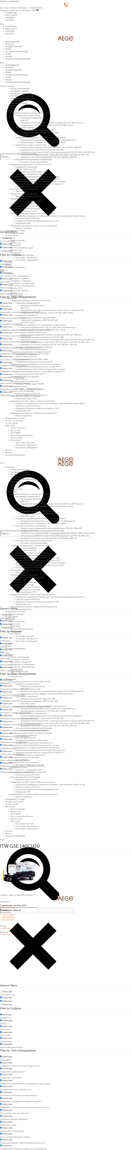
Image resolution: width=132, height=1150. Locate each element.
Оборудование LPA (22, 223)
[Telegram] (38, 10)
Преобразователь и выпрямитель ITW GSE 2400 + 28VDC (43, 142)
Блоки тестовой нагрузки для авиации (25, 208)
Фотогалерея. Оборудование (26, 260)
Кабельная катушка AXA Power (27, 218)
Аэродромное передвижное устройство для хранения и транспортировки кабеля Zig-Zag (50, 216)
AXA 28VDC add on (28, 135)
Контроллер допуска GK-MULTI (27, 206)
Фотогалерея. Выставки (24, 255)
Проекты (8, 265)
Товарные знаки (16, 108)
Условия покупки (11, 236)
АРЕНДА (8, 57)
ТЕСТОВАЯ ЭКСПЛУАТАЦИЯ (16, 52)
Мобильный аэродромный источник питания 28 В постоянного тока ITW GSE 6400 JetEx (55, 155)
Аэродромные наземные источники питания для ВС (30, 113)
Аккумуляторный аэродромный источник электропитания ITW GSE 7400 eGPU (51, 147)
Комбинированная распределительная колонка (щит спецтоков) (40, 182)
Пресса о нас (15, 243)
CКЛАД (8, 54)
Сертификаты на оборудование (22, 96)
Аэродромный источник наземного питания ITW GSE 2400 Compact (47, 125)
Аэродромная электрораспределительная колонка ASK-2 (37, 179)
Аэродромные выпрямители (26, 128)
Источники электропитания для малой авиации (33, 160)
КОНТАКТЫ (9, 20)
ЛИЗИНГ (8, 49)
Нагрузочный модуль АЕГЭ (26, 211)
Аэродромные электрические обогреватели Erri (33, 174)
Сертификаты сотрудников (20, 93)
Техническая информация (15, 267)
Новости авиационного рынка (21, 248)
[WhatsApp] (35, 10)
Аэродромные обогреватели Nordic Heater (31, 172)
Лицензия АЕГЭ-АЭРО (19, 103)
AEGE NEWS (15, 245)
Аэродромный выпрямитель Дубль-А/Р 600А (38, 130)
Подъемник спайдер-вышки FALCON (29, 196)
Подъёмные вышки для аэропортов (24, 194)
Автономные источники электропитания (30, 145)
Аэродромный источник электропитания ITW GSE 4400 (42, 150)
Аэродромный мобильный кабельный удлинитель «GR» (37, 221)
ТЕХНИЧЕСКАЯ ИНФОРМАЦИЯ (17, 59)
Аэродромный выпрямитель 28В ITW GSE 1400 (39, 133)
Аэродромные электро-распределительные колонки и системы (35, 177)
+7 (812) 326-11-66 (35, 8)
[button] (66, 24)
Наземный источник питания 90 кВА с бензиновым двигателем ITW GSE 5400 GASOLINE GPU (58, 152)
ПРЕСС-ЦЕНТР (11, 15)
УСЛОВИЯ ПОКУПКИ (13, 47)
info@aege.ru (22, 8)
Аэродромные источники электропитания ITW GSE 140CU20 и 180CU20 (49, 157)
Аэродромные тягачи (18, 199)
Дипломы (14, 106)
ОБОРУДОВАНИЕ (12, 42)
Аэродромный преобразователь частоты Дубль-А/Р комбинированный (48, 140)
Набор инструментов (23, 228)
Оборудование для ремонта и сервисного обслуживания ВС (33, 226)
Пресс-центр (10, 238)
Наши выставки (16, 250)
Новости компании (17, 240)
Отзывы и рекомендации (19, 88)
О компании (9, 86)
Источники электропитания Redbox (34, 162)
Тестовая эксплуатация (14, 233)
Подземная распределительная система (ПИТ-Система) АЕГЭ (39, 184)
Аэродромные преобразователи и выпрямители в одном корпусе (40, 138)
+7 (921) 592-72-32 (26, 10)
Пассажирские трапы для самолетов (24, 189)
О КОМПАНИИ (10, 13)
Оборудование (10, 110)
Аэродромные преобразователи (27, 115)
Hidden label (7, 244)
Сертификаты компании (19, 91)
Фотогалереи (15, 253)
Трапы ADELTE (21, 191)
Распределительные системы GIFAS (29, 186)
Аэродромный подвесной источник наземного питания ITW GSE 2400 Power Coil (52, 123)
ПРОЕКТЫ (9, 44)
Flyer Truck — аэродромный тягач (28, 201)
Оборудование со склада (15, 231)
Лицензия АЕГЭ (16, 101)
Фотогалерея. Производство (26, 258)
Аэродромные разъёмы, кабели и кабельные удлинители (32, 213)
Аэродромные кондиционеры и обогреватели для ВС (31, 164)
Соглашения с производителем (22, 98)
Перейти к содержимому (9, 1)
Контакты (8, 262)
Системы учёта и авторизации (22, 204)
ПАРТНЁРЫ (10, 18)
